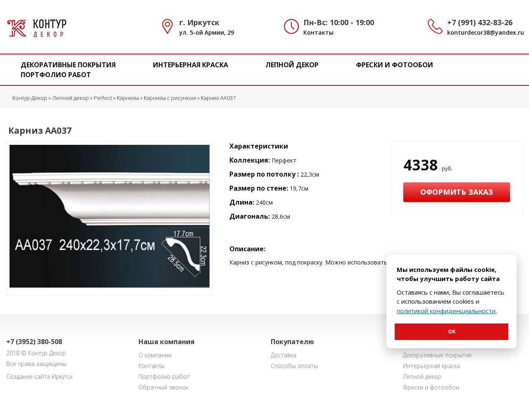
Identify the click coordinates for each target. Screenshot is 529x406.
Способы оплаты (294, 366)
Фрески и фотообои (394, 64)
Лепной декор (292, 64)
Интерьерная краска (190, 64)
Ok (451, 331)
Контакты (318, 32)
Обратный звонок (163, 387)
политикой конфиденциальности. (447, 311)
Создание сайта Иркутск (39, 376)
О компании (155, 355)
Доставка (283, 355)
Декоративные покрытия (68, 64)
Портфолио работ (56, 74)
